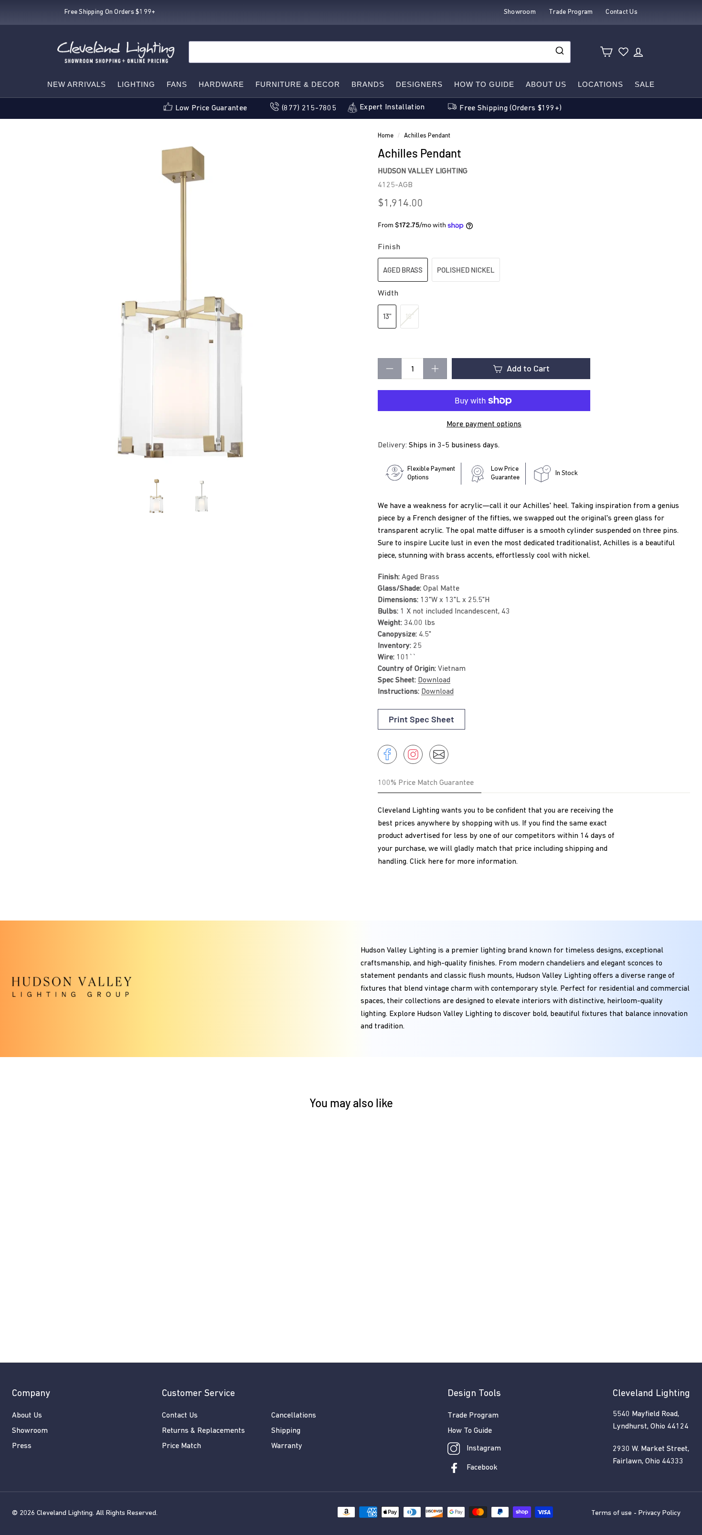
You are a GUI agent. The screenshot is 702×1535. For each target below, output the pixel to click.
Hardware (221, 84)
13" (387, 316)
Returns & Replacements (203, 1431)
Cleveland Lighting (65, 1513)
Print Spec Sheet (421, 719)
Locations (600, 84)
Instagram (484, 1448)
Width (388, 293)
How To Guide (469, 1431)
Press (22, 1446)
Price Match (181, 1446)
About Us (546, 84)
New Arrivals (76, 84)
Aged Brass (403, 269)
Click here (426, 862)
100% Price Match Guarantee (426, 783)
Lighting (136, 84)
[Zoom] (179, 303)
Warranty (286, 1446)
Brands (367, 84)
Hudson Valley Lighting (423, 171)
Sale (645, 84)
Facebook (482, 1467)
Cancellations (293, 1415)
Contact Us (180, 1415)
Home (386, 136)
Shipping (285, 1431)
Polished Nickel (466, 269)
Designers (419, 84)
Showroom (30, 1431)
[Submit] (559, 52)
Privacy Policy (659, 1513)
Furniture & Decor (297, 84)
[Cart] (606, 51)
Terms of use (611, 1513)
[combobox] (380, 52)
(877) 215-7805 (309, 108)
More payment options (484, 424)
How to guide (484, 84)
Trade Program (473, 1415)
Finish (389, 247)
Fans (177, 84)
